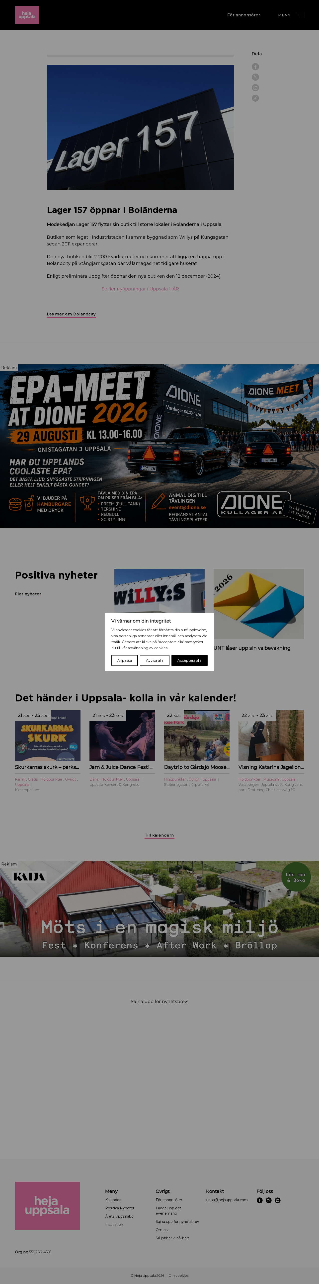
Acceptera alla (189, 660)
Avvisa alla (154, 660)
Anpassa (124, 660)
